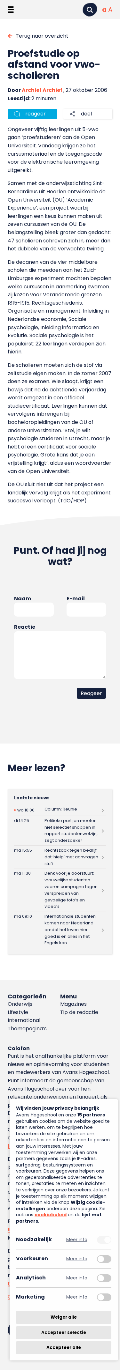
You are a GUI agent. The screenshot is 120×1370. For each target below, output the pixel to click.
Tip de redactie (79, 1012)
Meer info (76, 1240)
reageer (35, 113)
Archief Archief (42, 90)
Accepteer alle (63, 1347)
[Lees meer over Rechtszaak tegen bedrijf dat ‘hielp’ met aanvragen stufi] (60, 857)
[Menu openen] (11, 9)
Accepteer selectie (63, 1332)
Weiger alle (64, 1317)
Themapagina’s (27, 1028)
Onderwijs (20, 1004)
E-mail (76, 598)
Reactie (24, 627)
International (24, 1020)
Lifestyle (18, 1012)
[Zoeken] (90, 10)
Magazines (73, 1004)
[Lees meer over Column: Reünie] (60, 810)
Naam (22, 598)
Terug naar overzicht (42, 36)
